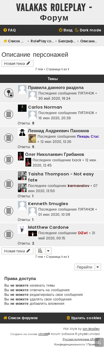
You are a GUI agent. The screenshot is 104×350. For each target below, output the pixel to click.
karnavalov (78, 185)
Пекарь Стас (88, 136)
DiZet (83, 232)
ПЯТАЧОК (86, 93)
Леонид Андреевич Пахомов (58, 131)
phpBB (43, 334)
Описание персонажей (34, 54)
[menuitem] (9, 30)
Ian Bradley (91, 329)
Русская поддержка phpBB (81, 339)
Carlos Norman (45, 107)
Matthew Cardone (48, 227)
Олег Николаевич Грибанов (54, 154)
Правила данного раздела (55, 87)
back (76, 160)
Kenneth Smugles (48, 204)
